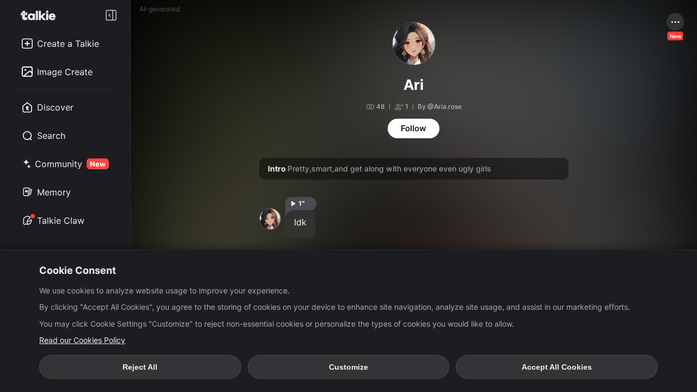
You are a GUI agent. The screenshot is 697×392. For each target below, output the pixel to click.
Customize (348, 367)
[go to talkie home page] (41, 15)
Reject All (140, 367)
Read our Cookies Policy (82, 340)
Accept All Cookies (557, 367)
